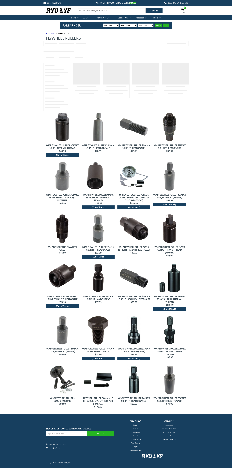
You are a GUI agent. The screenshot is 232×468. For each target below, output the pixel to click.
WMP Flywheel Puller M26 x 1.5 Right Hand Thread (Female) (170, 250)
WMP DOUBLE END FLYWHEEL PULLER (62, 248)
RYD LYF (61, 463)
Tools (155, 17)
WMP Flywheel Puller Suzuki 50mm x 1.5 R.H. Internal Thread (169, 299)
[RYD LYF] (58, 10)
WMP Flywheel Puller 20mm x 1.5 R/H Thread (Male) (134, 146)
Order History (135, 432)
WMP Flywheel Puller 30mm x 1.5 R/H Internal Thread (62, 146)
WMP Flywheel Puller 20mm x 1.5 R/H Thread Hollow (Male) (134, 298)
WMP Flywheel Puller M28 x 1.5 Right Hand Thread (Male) (134, 248)
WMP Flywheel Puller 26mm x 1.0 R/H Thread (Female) (134, 399)
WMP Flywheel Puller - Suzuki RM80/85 (62, 399)
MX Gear (86, 17)
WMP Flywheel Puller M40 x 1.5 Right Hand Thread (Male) (62, 298)
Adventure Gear (104, 17)
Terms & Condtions (169, 439)
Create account (135, 450)
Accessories (141, 17)
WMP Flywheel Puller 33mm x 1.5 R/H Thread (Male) (134, 350)
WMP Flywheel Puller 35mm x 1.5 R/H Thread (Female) (170, 399)
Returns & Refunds (169, 432)
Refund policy (135, 443)
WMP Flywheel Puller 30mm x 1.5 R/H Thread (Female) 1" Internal (62, 198)
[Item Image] (62, 127)
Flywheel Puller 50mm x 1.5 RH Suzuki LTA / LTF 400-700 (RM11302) (98, 401)
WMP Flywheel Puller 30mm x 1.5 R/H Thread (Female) (169, 196)
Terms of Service (135, 439)
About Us (135, 436)
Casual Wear (123, 17)
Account (135, 429)
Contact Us (169, 425)
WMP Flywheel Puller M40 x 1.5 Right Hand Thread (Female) (98, 198)
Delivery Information (169, 429)
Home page (50, 33)
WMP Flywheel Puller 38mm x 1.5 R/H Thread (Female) (98, 146)
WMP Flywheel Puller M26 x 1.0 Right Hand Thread (98, 298)
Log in (136, 447)
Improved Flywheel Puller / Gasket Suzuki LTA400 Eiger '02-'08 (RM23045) (134, 198)
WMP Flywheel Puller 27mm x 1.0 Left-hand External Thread (170, 351)
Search (135, 425)
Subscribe (100, 434)
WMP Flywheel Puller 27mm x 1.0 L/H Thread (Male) (170, 146)
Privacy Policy (169, 436)
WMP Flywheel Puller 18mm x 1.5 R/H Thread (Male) (98, 350)
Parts (73, 17)
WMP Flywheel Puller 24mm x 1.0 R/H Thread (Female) (62, 350)
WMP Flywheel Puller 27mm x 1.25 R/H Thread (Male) (98, 248)
